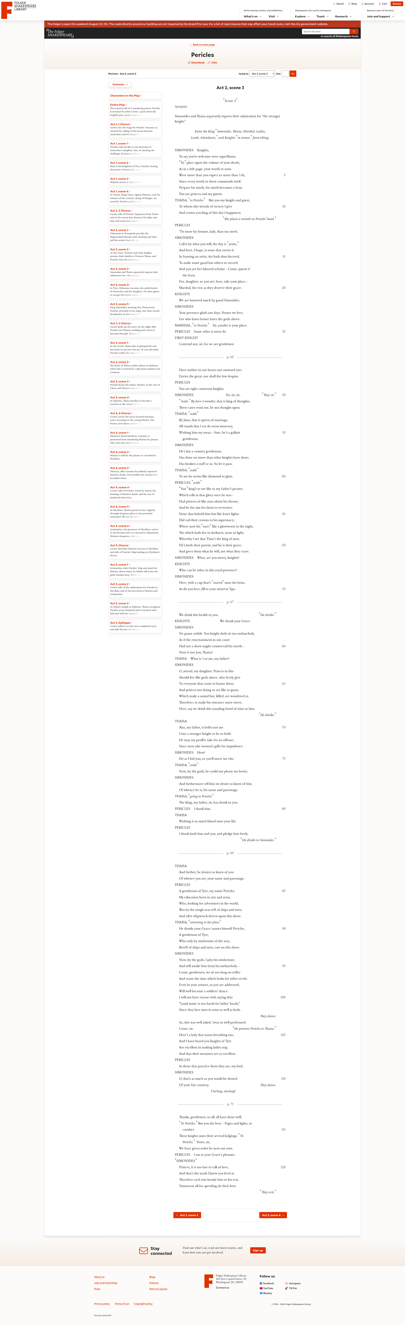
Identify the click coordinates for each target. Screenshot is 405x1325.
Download (197, 62)
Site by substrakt (102, 1315)
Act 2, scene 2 (189, 1215)
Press (97, 1288)
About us (99, 1276)
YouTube (268, 1288)
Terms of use (122, 1303)
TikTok (293, 1288)
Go (293, 73)
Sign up (258, 1250)
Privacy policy (102, 1303)
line (278, 73)
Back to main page (204, 44)
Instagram (295, 1283)
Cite (214, 62)
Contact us (222, 1287)
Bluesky (267, 1293)
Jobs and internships (105, 1282)
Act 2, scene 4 (271, 1215)
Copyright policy (143, 1303)
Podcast (154, 1282)
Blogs (152, 1276)
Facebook (268, 1283)
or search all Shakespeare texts (339, 36)
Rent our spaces (158, 1288)
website (322, 24)
